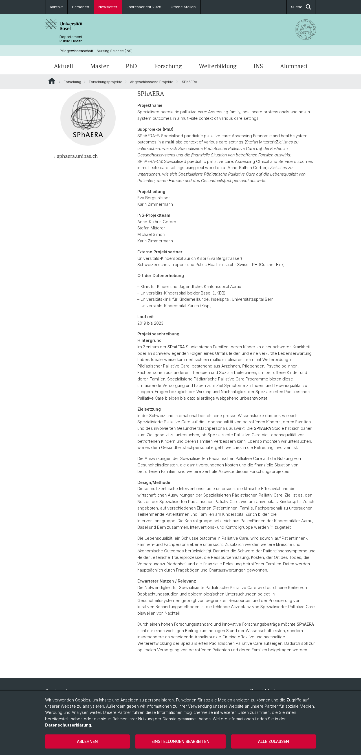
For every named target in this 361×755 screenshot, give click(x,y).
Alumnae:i (293, 66)
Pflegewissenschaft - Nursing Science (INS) (96, 51)
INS (258, 66)
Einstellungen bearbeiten (180, 741)
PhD (131, 66)
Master (99, 66)
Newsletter (107, 7)
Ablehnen (87, 741)
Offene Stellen (183, 7)
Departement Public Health (71, 39)
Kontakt (56, 7)
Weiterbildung (217, 66)
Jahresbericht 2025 (144, 7)
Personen (80, 7)
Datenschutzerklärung (68, 725)
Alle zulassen (273, 741)
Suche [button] (296, 7)
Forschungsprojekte (105, 82)
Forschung (168, 66)
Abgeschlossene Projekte (151, 82)
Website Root (52, 81)
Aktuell (63, 66)
